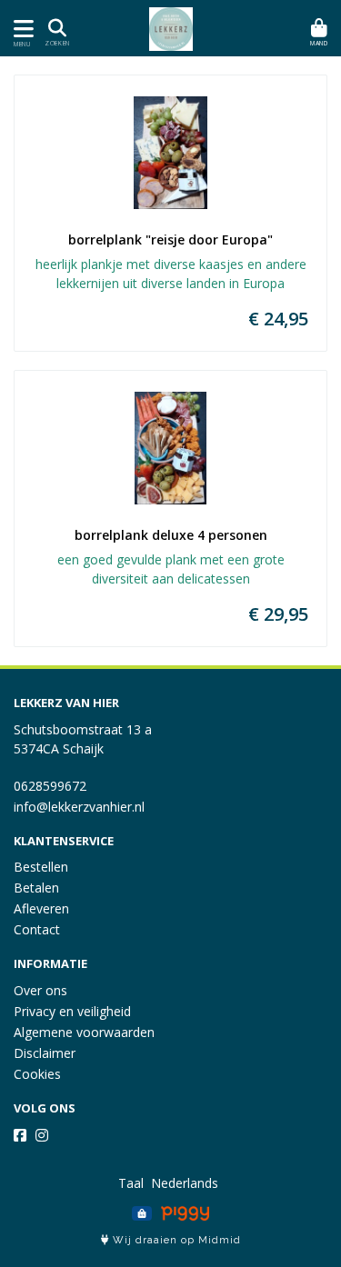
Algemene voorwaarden (84, 1032)
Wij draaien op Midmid (175, 1240)
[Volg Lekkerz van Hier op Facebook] (20, 1135)
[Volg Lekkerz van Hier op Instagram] (41, 1135)
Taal (131, 1183)
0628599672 (50, 785)
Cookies (37, 1073)
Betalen (36, 887)
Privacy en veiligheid (72, 1011)
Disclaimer (44, 1053)
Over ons (40, 990)
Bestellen (41, 866)
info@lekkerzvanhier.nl (79, 806)
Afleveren (41, 908)
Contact (37, 929)
